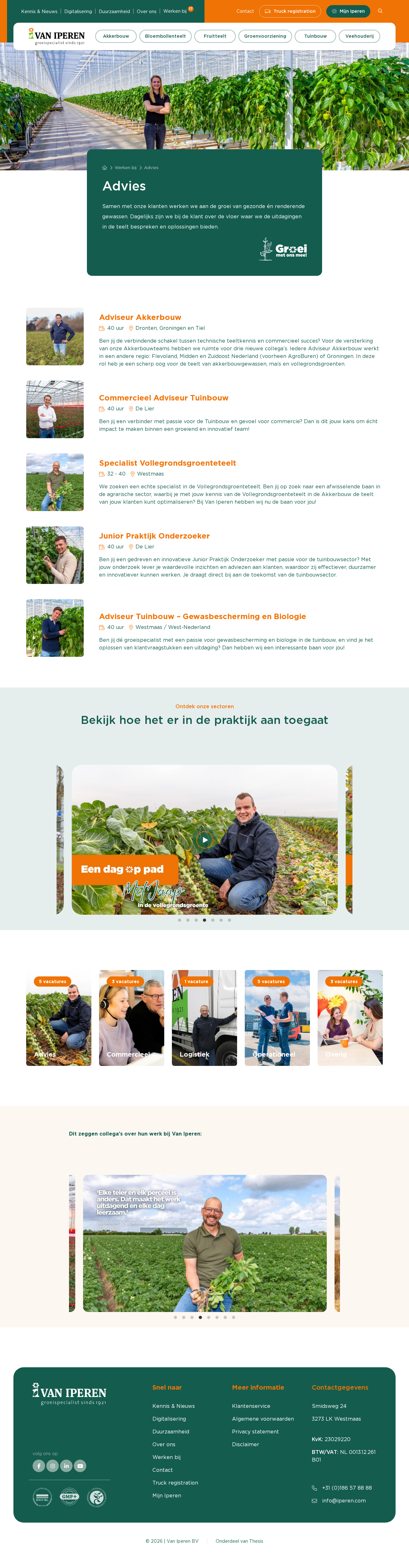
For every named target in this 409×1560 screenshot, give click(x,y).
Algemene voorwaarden (263, 1419)
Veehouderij (359, 36)
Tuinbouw (315, 36)
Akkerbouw (116, 36)
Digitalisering (78, 11)
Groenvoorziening (265, 36)
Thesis (256, 1541)
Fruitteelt (215, 36)
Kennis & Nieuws (39, 11)
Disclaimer (245, 1444)
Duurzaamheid (114, 11)
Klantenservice (251, 1406)
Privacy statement (255, 1432)
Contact (245, 11)
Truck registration (295, 11)
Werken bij (178, 11)
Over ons (147, 11)
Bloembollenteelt (165, 36)
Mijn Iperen (352, 11)
